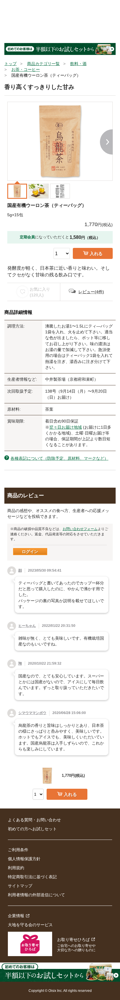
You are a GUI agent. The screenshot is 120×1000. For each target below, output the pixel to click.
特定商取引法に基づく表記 (32, 876)
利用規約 (16, 867)
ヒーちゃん (27, 626)
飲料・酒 (78, 63)
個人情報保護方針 (24, 858)
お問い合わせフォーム (80, 529)
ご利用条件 (18, 849)
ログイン (30, 551)
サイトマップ (20, 885)
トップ (10, 63)
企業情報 (16, 915)
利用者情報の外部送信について (36, 894)
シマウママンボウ (32, 713)
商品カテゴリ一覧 (43, 63)
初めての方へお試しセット (32, 829)
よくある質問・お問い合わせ (34, 819)
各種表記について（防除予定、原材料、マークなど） (59, 458)
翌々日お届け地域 (65, 427)
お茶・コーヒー (25, 69)
